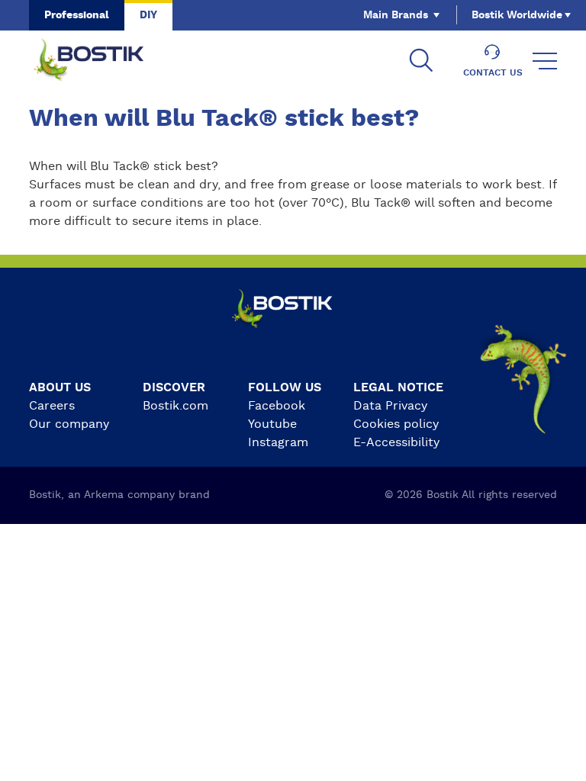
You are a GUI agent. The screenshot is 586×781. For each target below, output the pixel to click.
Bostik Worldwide (517, 15)
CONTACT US (493, 72)
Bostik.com (175, 406)
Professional (76, 15)
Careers (52, 406)
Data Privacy (390, 406)
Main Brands (395, 15)
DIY (148, 15)
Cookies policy (396, 424)
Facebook (276, 406)
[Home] (100, 61)
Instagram (278, 442)
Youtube (272, 424)
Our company (69, 424)
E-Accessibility (396, 442)
